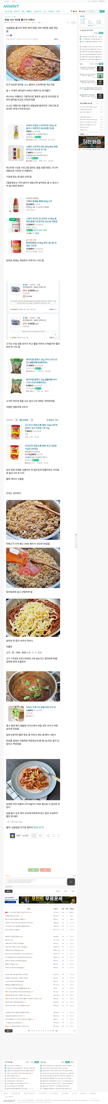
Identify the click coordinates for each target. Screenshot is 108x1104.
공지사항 (74, 1093)
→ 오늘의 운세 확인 (10, 902)
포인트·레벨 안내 (9, 1096)
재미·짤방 (98, 23)
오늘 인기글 (8, 11)
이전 (65, 891)
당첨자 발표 (83, 1093)
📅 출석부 (74, 11)
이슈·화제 (82, 23)
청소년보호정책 (54, 1093)
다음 (72, 891)
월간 (37, 1062)
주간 (32, 1062)
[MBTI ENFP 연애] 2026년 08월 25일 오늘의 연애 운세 (88, 95)
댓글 (76, 545)
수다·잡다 (82, 21)
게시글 (95, 33)
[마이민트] (7, 1)
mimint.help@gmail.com (83, 1100)
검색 (102, 11)
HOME (76, 534)
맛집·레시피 (37, 11)
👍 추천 (28, 22)
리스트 (58, 891)
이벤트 (58, 11)
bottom (76, 547)
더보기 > (102, 134)
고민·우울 (98, 21)
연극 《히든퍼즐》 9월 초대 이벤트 (91, 149)
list (76, 541)
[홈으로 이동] (11, 6)
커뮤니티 (17, 11)
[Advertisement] (86, 6)
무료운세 (51, 11)
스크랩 (73, 22)
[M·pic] (14, 1)
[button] (89, 1)
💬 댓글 (34, 22)
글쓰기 (8, 891)
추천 (96, 63)
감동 (89, 21)
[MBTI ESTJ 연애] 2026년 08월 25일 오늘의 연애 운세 (88, 68)
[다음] (103, 149)
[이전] (80, 149)
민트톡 (82, 16)
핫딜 (23, 11)
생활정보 (29, 11)
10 (53, 1030)
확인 (71, 881)
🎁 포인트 (82, 11)
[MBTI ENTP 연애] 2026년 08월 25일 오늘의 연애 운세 (88, 81)
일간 (27, 1062)
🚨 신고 (40, 22)
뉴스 (44, 11)
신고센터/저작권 (43, 1093)
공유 (68, 22)
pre (76, 539)
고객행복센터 (93, 1093)
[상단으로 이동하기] (74, 1030)
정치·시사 (90, 23)
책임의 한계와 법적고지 (29, 1093)
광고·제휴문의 (65, 1093)
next (76, 543)
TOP (76, 537)
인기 (92, 63)
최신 (101, 63)
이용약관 (5, 1093)
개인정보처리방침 (15, 1093)
